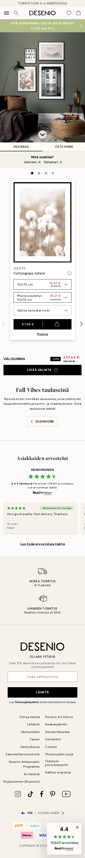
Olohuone (44, 421)
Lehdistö (33, 724)
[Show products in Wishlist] (69, 13)
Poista (42, 334)
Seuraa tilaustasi (57, 732)
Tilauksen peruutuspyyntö (56, 763)
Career (35, 739)
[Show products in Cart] (78, 13)
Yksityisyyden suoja (59, 754)
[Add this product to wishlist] (69, 273)
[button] (42, 134)
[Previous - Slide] (3, 323)
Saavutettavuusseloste (23, 754)
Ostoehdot (53, 739)
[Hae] (16, 13)
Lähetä (42, 692)
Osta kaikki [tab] (64, 147)
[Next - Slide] (81, 323)
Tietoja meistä (29, 717)
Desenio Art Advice (59, 717)
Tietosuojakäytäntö (26, 702)
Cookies (51, 747)
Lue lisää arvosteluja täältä (42, 544)
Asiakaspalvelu (56, 724)
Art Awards (32, 774)
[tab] (32, 173)
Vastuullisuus (30, 747)
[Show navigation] (6, 13)
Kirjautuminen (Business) (21, 781)
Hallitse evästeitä (58, 772)
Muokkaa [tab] (21, 147)
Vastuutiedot (30, 732)
